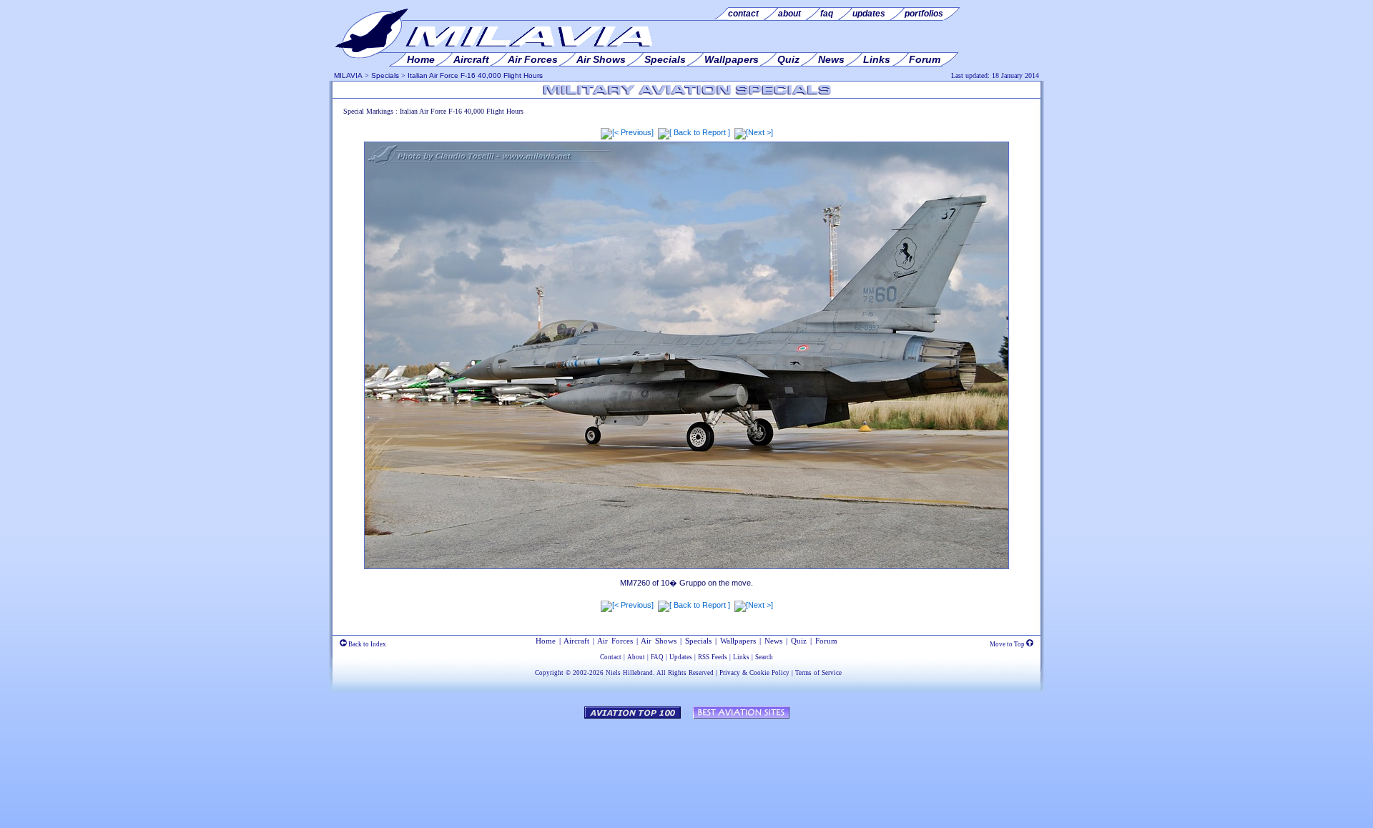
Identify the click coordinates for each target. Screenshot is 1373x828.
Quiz (799, 640)
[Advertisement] (686, 766)
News (773, 640)
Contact (610, 657)
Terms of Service (818, 672)
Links (741, 657)
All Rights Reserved (685, 672)
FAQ (657, 657)
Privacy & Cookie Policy (754, 672)
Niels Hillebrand (629, 672)
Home (546, 640)
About (636, 657)
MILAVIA (348, 75)
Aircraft (576, 640)
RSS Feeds (712, 657)
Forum (826, 640)
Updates (680, 657)
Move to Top (1008, 644)
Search (764, 657)
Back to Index (366, 644)
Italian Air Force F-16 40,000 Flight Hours (475, 75)
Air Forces (615, 640)
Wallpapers (738, 640)
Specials (385, 75)
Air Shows (658, 640)
